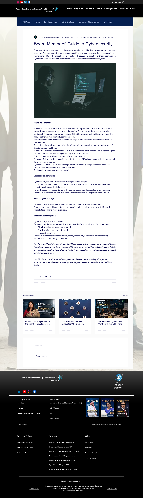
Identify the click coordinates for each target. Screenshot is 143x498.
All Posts (26, 22)
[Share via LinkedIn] (46, 276)
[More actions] (115, 37)
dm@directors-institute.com (71, 481)
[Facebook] (29, 2)
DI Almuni (108, 22)
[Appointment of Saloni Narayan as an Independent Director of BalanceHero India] (39, 308)
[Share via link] (51, 276)
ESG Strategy (68, 22)
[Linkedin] (20, 391)
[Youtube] (21, 2)
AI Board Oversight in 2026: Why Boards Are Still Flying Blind (110, 322)
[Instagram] (18, 2)
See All (125, 295)
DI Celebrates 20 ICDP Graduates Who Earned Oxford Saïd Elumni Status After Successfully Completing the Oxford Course (75, 322)
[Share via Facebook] (35, 276)
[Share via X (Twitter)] (40, 276)
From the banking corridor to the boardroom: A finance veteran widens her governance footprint (37, 322)
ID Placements (50, 22)
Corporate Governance (89, 22)
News (37, 22)
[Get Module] (123, 2)
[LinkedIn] (25, 2)
